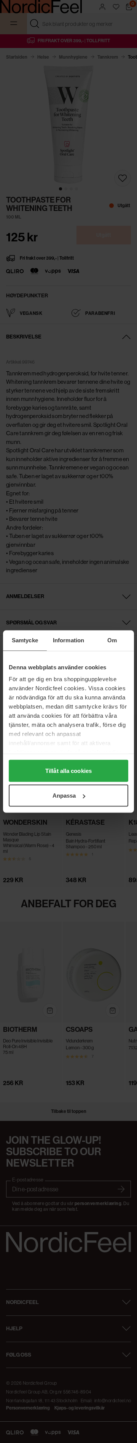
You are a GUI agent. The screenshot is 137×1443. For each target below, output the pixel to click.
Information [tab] (68, 640)
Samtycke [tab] (25, 640)
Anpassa (64, 795)
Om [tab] (112, 640)
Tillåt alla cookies (68, 770)
